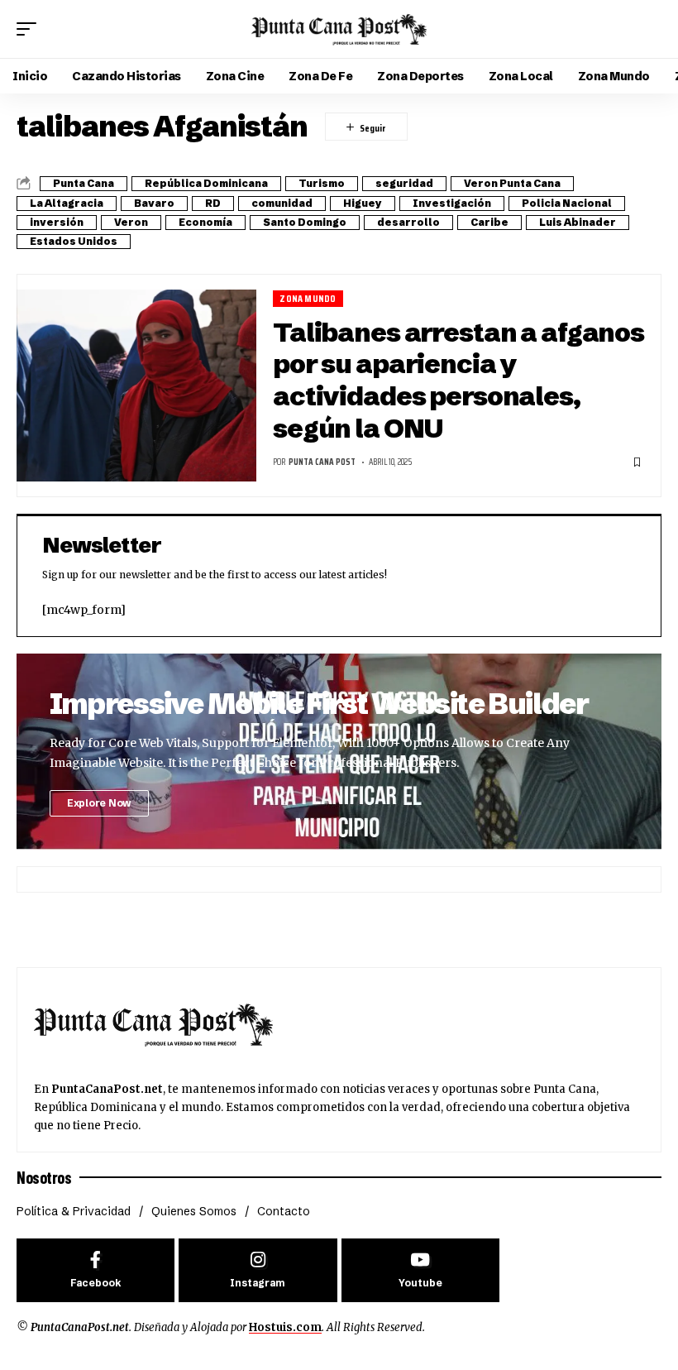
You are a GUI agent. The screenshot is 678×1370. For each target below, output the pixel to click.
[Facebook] (95, 1270)
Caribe (489, 222)
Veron (131, 222)
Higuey (362, 203)
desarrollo (408, 222)
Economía (205, 222)
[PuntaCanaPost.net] (339, 29)
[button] (31, 29)
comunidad (282, 203)
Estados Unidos (73, 241)
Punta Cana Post (322, 462)
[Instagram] (258, 1270)
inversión (57, 222)
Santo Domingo (304, 222)
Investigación (452, 203)
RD (213, 203)
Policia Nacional (567, 203)
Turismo (321, 183)
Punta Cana (83, 183)
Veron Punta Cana (512, 183)
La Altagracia (66, 203)
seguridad (404, 183)
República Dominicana (206, 183)
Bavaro (154, 203)
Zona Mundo (307, 298)
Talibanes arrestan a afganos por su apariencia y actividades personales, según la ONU (458, 380)
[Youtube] (420, 1270)
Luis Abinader (577, 222)
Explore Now (99, 803)
